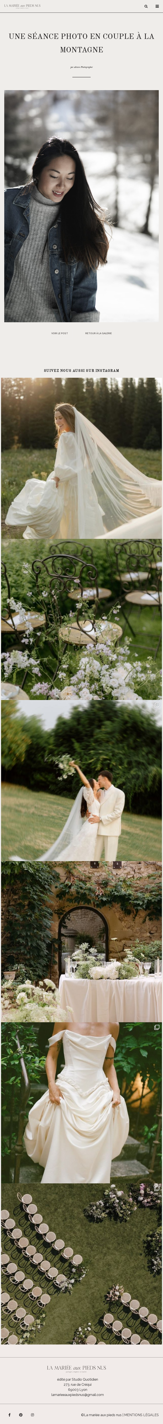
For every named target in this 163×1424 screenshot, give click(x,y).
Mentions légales (141, 1415)
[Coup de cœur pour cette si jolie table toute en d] (81, 941)
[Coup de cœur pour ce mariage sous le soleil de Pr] (81, 1102)
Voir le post (59, 333)
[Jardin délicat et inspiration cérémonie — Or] (81, 1263)
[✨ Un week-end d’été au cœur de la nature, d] (81, 780)
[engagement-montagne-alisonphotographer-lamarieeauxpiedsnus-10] (81, 206)
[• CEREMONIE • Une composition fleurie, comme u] (81, 619)
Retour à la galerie (98, 333)
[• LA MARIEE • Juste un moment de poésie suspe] (81, 458)
